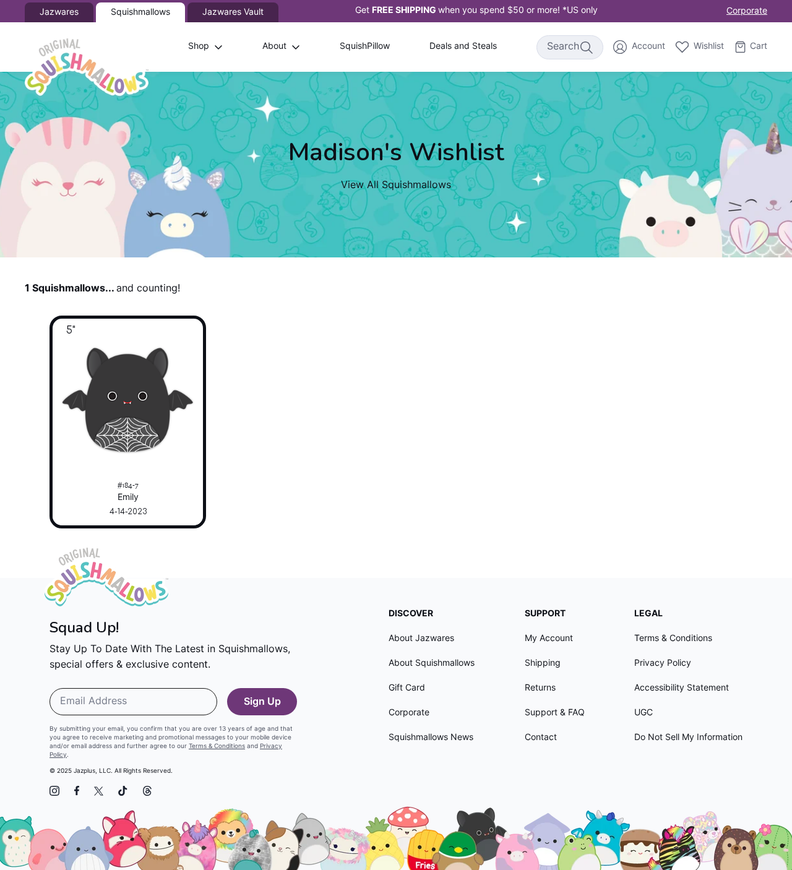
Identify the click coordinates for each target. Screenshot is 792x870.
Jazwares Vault (233, 12)
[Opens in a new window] (54, 791)
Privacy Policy (662, 663)
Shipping (543, 663)
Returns (540, 688)
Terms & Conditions (217, 746)
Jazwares (59, 12)
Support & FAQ (555, 713)
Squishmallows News (431, 738)
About (274, 46)
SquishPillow (365, 46)
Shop (198, 46)
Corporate (746, 11)
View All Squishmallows (396, 186)
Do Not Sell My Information (688, 738)
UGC (643, 713)
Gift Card (407, 688)
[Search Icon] (586, 47)
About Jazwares (421, 639)
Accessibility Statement (681, 688)
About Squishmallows (432, 663)
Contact (541, 738)
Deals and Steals (463, 46)
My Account (549, 639)
